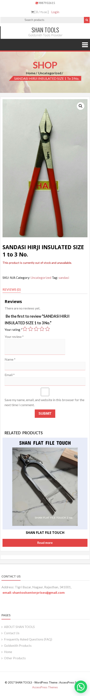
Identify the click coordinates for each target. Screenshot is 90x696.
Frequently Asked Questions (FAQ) (28, 639)
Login (55, 12)
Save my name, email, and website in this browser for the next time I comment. (44, 402)
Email (10, 375)
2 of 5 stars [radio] (30, 328)
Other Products (15, 658)
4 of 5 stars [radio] (41, 328)
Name (10, 359)
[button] (80, 106)
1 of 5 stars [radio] (24, 328)
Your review (14, 337)
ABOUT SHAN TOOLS (19, 627)
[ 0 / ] (41, 12)
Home (30, 73)
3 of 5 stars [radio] (36, 328)
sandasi (64, 277)
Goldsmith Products (18, 645)
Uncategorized (49, 73)
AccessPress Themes (45, 687)
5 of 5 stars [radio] (47, 328)
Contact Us (11, 633)
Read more (45, 542)
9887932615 (46, 3)
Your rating (13, 329)
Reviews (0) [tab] (12, 289)
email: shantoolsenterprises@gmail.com (34, 592)
